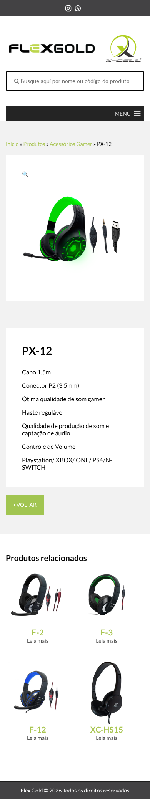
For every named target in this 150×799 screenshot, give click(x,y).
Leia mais (37, 640)
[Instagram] (68, 8)
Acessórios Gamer (71, 144)
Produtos (34, 144)
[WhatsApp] (78, 8)
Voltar (26, 504)
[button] (123, 113)
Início (12, 144)
